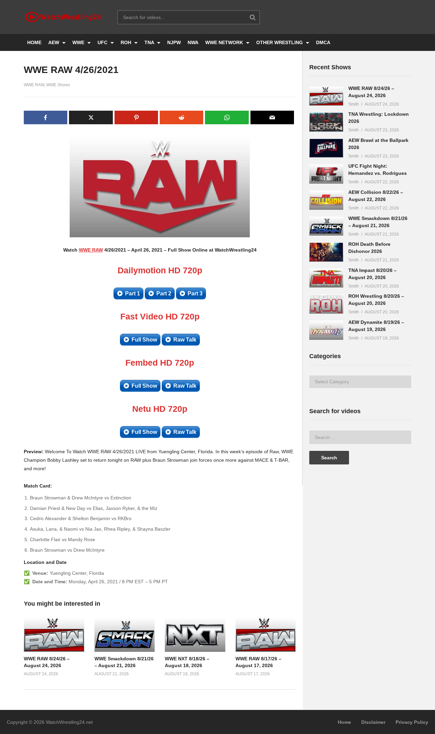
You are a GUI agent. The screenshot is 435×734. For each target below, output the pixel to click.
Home (344, 722)
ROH (127, 42)
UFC (103, 42)
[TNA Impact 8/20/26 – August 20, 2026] (326, 278)
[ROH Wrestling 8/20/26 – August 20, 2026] (326, 304)
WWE (79, 42)
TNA (149, 42)
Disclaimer (373, 722)
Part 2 (163, 293)
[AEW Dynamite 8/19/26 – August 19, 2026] (326, 330)
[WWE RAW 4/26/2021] (54, 635)
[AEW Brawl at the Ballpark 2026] (326, 148)
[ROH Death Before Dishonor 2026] (326, 252)
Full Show (144, 340)
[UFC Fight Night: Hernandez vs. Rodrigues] (326, 174)
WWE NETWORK (224, 42)
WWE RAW (34, 84)
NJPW (174, 42)
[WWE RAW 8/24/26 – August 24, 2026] (326, 96)
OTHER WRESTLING (280, 42)
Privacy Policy (412, 722)
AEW (54, 42)
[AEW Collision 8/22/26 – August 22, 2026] (326, 200)
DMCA (323, 42)
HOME (34, 42)
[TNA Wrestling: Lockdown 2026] (326, 122)
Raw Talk (184, 340)
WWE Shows (58, 84)
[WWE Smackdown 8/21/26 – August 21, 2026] (326, 226)
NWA (193, 42)
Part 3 (195, 293)
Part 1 (132, 293)
